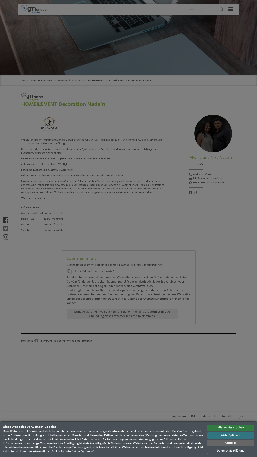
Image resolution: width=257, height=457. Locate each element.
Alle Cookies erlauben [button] (230, 427)
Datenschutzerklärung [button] (230, 450)
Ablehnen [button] (231, 443)
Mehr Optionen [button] (230, 435)
